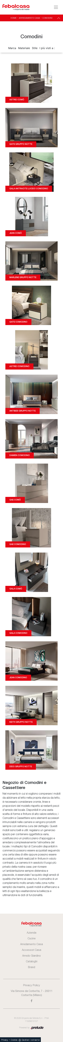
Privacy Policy (31, 985)
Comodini (47, 18)
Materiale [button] (24, 48)
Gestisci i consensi (31, 1040)
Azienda (31, 932)
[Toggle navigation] (55, 7)
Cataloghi (31, 961)
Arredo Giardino (31, 955)
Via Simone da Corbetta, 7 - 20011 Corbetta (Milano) (31, 993)
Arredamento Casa (29, 18)
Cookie (14, 1040)
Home (13, 18)
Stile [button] (34, 48)
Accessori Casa (31, 949)
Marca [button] (12, 48)
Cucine (32, 938)
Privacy (4, 1040)
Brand (31, 967)
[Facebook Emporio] (31, 1001)
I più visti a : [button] (47, 48)
